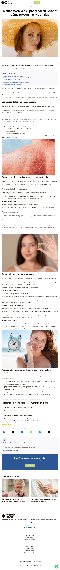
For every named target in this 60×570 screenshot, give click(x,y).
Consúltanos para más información (12, 84)
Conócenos (35, 561)
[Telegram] (40, 432)
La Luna (39, 565)
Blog (40, 561)
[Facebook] (4, 432)
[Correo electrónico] (49, 432)
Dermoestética (30, 6)
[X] (13, 432)
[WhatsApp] (31, 432)
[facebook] (28, 522)
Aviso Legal (21, 565)
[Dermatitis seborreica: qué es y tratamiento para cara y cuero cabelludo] (44, 488)
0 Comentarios (14, 503)
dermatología (21, 428)
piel (24, 428)
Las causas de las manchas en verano (13, 76)
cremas (17, 428)
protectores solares (28, 428)
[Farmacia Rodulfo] (8, 1)
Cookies (31, 565)
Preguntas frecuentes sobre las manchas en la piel (16, 82)
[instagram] (31, 522)
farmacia (50, 97)
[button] (30, 407)
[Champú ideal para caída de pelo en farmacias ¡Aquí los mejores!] (15, 488)
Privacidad (27, 565)
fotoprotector (15, 89)
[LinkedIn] (22, 432)
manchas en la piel (20, 135)
